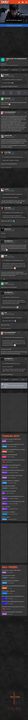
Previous (5, 69)
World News (10, 441)
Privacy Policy (11, 708)
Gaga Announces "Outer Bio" (9, 491)
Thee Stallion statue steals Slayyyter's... (11, 465)
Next (24, 69)
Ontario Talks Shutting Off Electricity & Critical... (14, 449)
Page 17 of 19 (15, 69)
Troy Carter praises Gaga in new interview (12, 475)
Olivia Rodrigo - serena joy (8, 512)
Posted (9, 76)
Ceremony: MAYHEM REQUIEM (9, 454)
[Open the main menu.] (26, 2)
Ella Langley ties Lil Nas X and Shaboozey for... (13, 470)
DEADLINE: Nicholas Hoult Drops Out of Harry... (13, 460)
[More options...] (25, 75)
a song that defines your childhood (10, 480)
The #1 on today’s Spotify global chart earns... (13, 496)
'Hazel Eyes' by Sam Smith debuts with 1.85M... (13, 501)
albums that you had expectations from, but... (13, 444)
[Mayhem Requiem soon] (14, 14)
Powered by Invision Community (14, 709)
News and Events (14, 65)
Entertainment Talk (12, 446)
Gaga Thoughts (11, 456)
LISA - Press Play (6, 506)
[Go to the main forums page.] (22, 2)
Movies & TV (9, 462)
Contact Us (17, 708)
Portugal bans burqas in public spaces (11, 439)
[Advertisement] (14, 41)
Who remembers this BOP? (8, 486)
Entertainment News (13, 467)
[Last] (26, 70)
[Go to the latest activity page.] (19, 2)
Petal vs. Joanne (6, 517)
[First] (2, 70)
